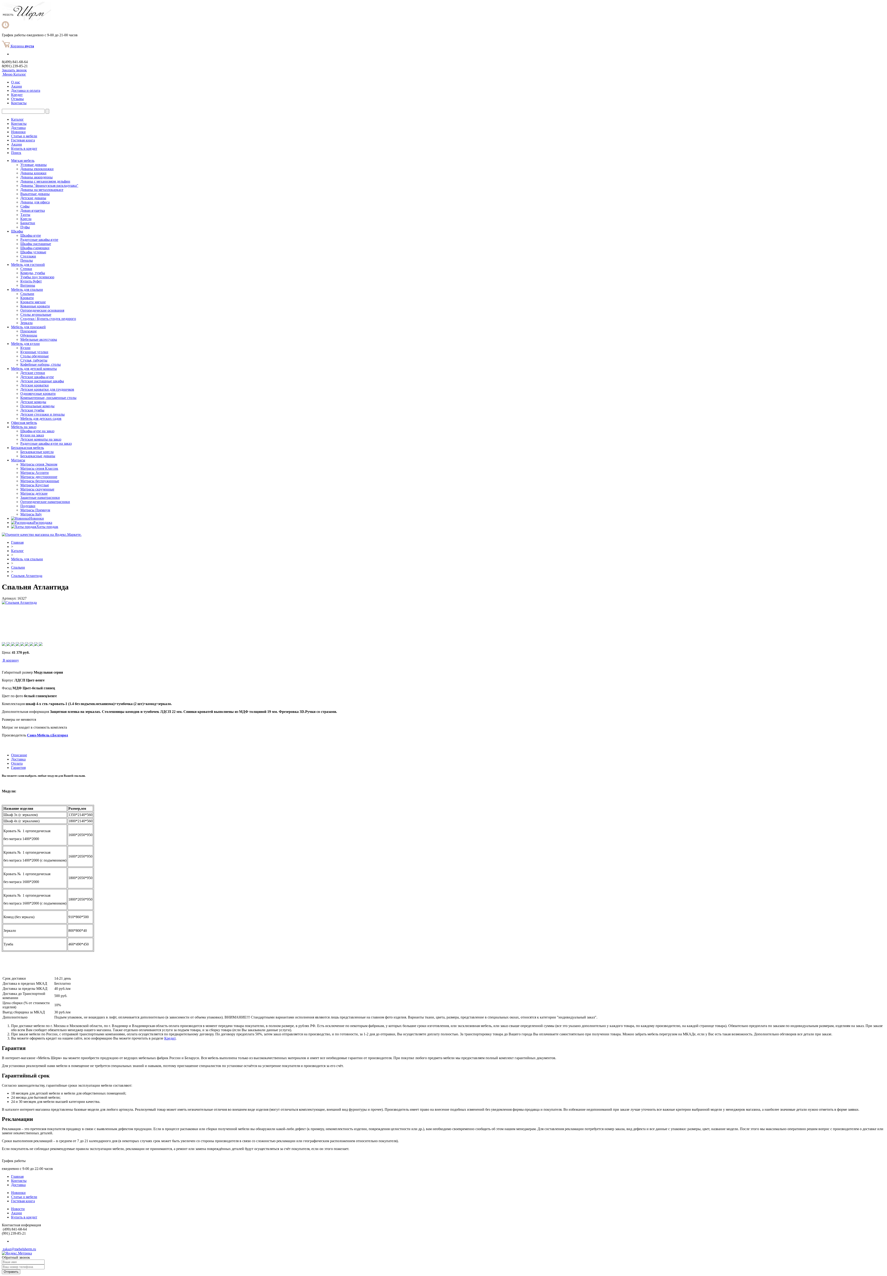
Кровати (27, 298)
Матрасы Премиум (35, 510)
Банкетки (27, 223)
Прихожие (28, 331)
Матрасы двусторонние (38, 477)
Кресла (25, 219)
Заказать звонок (14, 70)
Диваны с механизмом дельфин (45, 181)
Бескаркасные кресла (37, 452)
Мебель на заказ (23, 427)
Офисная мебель (24, 423)
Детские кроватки (34, 385)
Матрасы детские (34, 493)
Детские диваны (33, 198)
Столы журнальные (35, 314)
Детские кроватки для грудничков (47, 389)
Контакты (19, 103)
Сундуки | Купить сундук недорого (48, 319)
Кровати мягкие (33, 302)
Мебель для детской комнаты (34, 369)
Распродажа (42, 523)
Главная (17, 542)
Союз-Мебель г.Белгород (47, 735)
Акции (16, 86)
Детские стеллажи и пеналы (42, 414)
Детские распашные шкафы (42, 381)
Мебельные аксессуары (38, 339)
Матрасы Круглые (34, 485)
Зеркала (26, 323)
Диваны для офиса (35, 202)
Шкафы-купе (30, 235)
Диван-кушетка (32, 210)
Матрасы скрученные (37, 489)
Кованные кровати (35, 306)
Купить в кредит (24, 148)
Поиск (16, 153)
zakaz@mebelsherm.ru (19, 1249)
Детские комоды (33, 402)
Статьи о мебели (24, 136)
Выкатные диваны (35, 194)
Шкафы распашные (35, 244)
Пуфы (25, 227)
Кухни (25, 348)
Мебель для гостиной (28, 265)
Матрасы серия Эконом (38, 464)
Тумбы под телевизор (37, 277)
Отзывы (17, 99)
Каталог (17, 119)
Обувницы (28, 335)
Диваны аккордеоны (36, 177)
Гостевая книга (23, 140)
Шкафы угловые (33, 252)
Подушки (27, 506)
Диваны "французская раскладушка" (49, 185)
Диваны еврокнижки (37, 169)
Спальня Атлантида (26, 576)
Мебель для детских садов (40, 418)
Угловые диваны (33, 165)
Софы (25, 206)
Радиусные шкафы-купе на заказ (46, 443)
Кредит (17, 95)
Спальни (27, 294)
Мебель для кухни (25, 344)
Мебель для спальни (27, 289)
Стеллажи (28, 256)
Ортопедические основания (42, 310)
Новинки (18, 132)
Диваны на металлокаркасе (41, 190)
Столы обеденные (34, 356)
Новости (18, 1209)
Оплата (17, 763)
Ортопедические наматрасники (45, 502)
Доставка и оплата (25, 90)
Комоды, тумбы (32, 273)
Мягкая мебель (22, 161)
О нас (15, 82)
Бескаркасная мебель (27, 448)
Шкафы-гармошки (34, 248)
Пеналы (26, 260)
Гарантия (18, 768)
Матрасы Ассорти (34, 473)
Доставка (18, 128)
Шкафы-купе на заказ (37, 431)
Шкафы (17, 231)
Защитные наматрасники (40, 498)
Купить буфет (31, 281)
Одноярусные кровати (38, 394)
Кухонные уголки (34, 352)
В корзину (11, 660)
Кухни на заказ (32, 435)
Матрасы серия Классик (39, 468)
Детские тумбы (32, 410)
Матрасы (18, 460)
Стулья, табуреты (33, 360)
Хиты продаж (47, 527)
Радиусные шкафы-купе (39, 240)
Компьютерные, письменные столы (48, 398)
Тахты (25, 215)
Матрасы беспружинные (39, 481)
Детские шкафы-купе (37, 377)
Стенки (26, 269)
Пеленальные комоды (37, 406)
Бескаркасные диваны (37, 456)
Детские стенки (32, 373)
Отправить (11, 1271)
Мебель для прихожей (28, 327)
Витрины (27, 285)
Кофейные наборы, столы (40, 364)
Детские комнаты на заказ (40, 439)
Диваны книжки (33, 173)
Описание (19, 755)
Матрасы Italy (31, 514)
